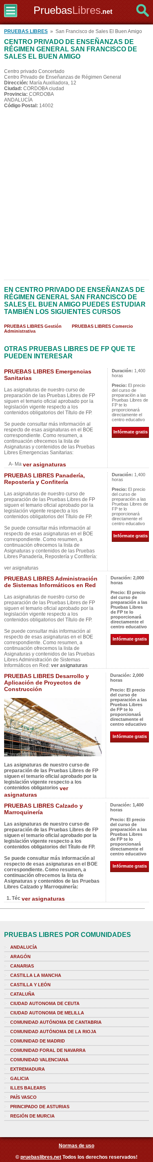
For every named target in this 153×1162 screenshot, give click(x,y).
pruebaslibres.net (40, 1157)
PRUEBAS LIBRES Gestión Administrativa (33, 329)
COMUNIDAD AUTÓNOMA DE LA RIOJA (53, 1031)
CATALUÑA (22, 994)
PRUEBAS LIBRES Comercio (102, 326)
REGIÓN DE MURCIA (32, 1115)
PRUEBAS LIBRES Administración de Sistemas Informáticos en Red (51, 581)
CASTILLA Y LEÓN (30, 984)
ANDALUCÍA (23, 947)
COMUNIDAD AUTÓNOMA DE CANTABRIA (56, 1022)
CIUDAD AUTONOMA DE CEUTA (45, 1003)
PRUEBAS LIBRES (26, 31)
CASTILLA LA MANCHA (35, 975)
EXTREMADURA (27, 1069)
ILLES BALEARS (28, 1087)
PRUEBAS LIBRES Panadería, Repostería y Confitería (44, 478)
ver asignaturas (44, 464)
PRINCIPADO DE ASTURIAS (39, 1106)
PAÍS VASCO (23, 1097)
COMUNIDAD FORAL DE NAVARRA (48, 1050)
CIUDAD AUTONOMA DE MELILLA (47, 1012)
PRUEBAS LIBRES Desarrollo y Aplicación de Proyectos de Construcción (46, 682)
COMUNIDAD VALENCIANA (39, 1059)
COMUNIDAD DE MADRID (37, 1040)
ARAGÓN (20, 956)
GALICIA (19, 1078)
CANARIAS (22, 965)
